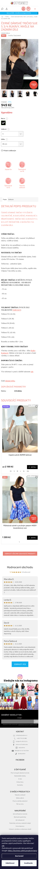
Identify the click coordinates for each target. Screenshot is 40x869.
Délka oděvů (20, 798)
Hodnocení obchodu (20, 567)
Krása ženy (20, 782)
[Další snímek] (37, 64)
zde (3, 846)
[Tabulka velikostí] (22, 184)
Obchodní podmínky (20, 817)
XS (11, 471)
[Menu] (35, 9)
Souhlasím (28, 863)
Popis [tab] (5, 199)
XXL (28, 471)
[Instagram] (8, 184)
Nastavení (19, 856)
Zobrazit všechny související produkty (20, 553)
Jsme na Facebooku (22, 744)
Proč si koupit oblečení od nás (20, 773)
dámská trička (10, 381)
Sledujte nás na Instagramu (21, 680)
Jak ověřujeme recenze (20, 814)
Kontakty (20, 785)
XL (24, 471)
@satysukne (21, 754)
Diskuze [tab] (11, 199)
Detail (33, 467)
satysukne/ (22, 748)
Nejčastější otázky (20, 776)
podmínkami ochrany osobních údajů (27, 724)
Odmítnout (10, 863)
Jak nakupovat (20, 820)
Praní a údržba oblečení (20, 801)
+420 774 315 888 (22, 738)
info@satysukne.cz (21, 735)
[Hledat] (2, 9)
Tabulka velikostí (20, 795)
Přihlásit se (36, 722)
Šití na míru (20, 804)
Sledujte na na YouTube (22, 751)
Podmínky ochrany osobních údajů (20, 823)
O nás (20, 779)
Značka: (14, 35)
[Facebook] (22, 167)
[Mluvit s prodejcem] (8, 167)
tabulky (16, 310)
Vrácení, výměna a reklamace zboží (20, 829)
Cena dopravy (20, 826)
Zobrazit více (20, 664)
